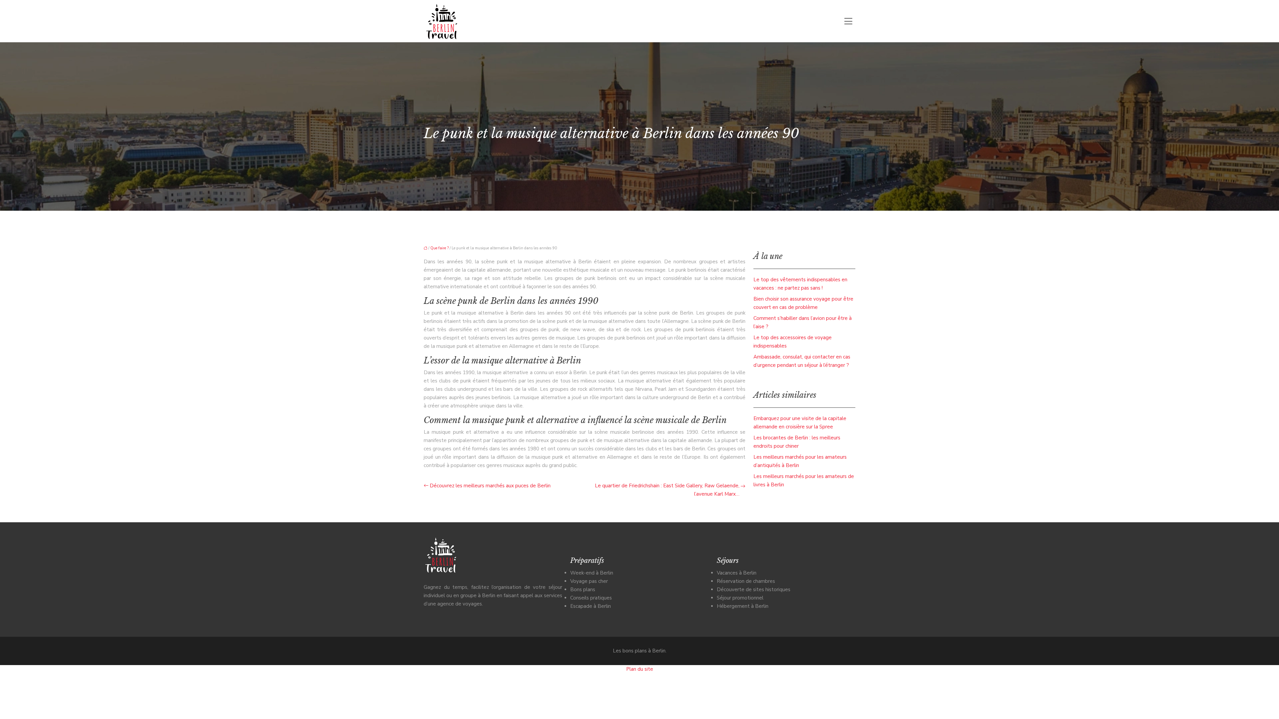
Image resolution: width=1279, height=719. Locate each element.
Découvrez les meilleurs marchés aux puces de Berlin (490, 485)
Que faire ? (439, 248)
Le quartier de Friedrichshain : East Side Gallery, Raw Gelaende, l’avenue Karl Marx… (667, 489)
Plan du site (639, 669)
